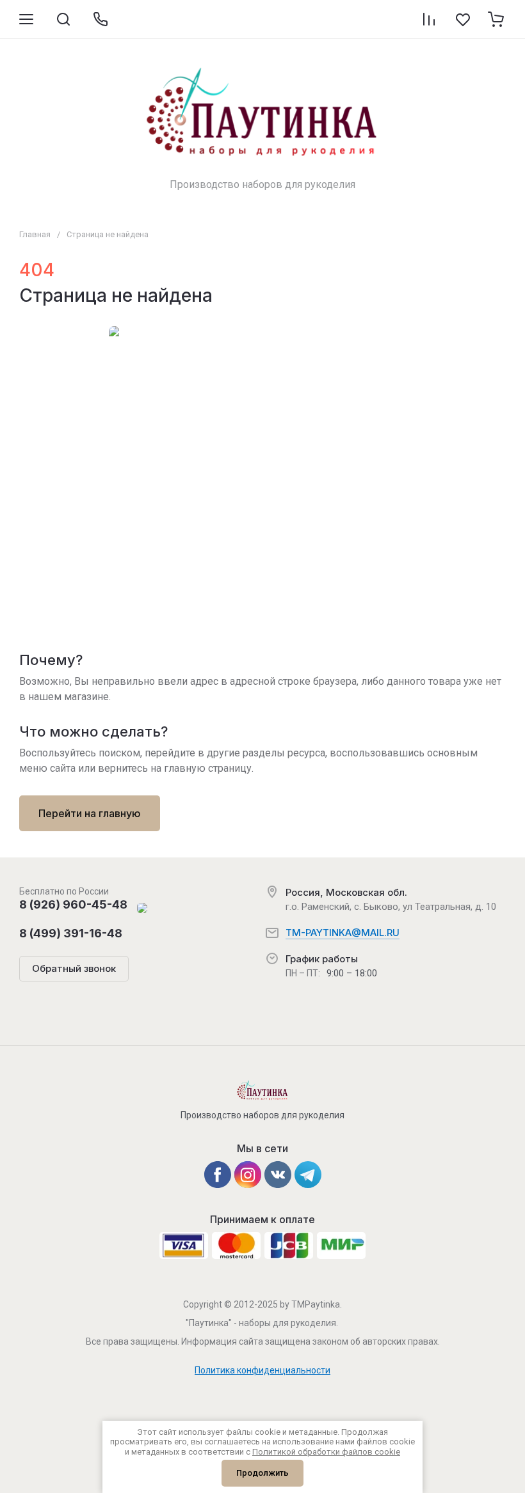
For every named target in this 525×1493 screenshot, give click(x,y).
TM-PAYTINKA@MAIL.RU (343, 932)
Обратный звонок (74, 968)
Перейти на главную (89, 813)
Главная (35, 234)
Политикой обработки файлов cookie (326, 1452)
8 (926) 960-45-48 (73, 904)
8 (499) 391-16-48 (70, 933)
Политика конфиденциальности (262, 1370)
